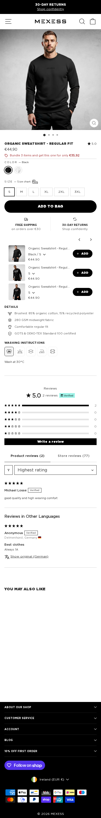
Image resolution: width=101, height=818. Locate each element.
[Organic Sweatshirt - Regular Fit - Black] (7, 684)
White (18, 170)
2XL (61, 192)
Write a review (50, 442)
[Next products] (91, 239)
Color (16, 162)
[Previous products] (79, 239)
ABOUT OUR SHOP (17, 707)
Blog (8, 739)
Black (8, 170)
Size (17, 181)
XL (46, 192)
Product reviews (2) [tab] (28, 456)
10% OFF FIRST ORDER (20, 751)
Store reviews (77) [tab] (74, 456)
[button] (90, 144)
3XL (77, 192)
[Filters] (8, 470)
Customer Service (19, 718)
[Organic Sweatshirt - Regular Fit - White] (13, 684)
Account (11, 729)
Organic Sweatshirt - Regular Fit (49, 248)
